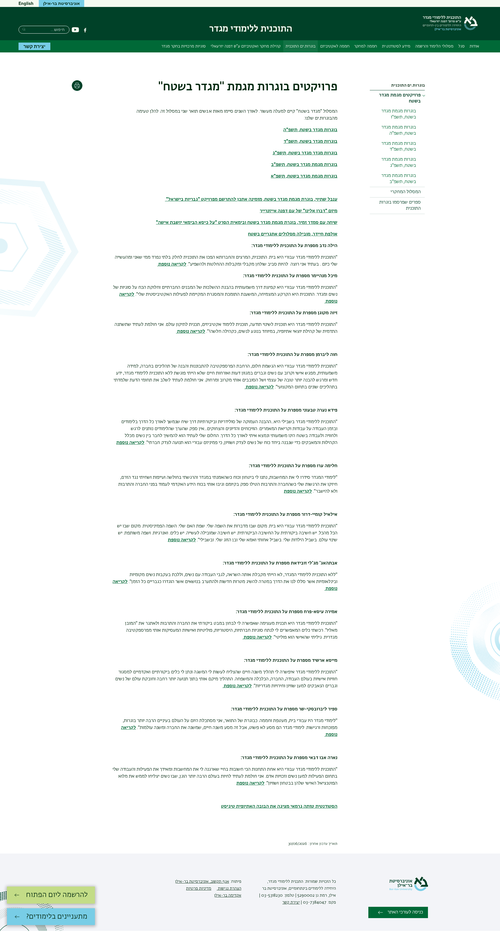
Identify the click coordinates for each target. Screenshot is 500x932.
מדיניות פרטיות (198, 889)
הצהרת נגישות (229, 889)
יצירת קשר (34, 46)
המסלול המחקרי (406, 192)
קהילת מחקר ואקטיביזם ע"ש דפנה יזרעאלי (246, 46)
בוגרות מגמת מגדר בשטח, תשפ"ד (398, 146)
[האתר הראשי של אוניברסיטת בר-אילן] (408, 890)
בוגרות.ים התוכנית (300, 46)
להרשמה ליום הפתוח (57, 894)
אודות (474, 46)
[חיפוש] (24, 29)
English (26, 3)
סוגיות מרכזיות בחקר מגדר (183, 46)
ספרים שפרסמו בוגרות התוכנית (400, 205)
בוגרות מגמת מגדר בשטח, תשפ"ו (398, 114)
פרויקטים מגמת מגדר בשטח (400, 98)
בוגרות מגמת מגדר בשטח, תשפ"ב (398, 178)
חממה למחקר (365, 46)
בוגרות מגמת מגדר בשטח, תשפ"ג (398, 162)
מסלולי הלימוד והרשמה (434, 46)
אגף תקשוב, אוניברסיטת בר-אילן (202, 882)
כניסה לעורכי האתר (405, 912)
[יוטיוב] (75, 30)
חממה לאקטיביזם (335, 46)
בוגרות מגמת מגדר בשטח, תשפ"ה (398, 130)
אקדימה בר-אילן (227, 895)
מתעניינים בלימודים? (56, 916)
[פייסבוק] (85, 30)
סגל (461, 46)
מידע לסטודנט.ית (396, 46)
